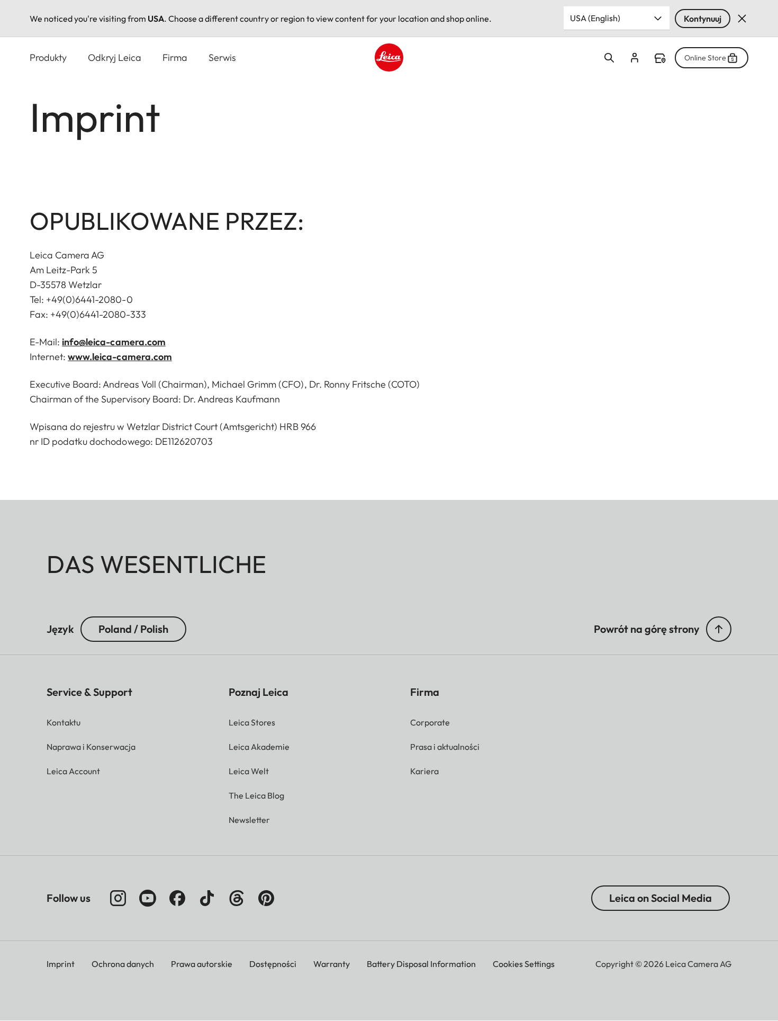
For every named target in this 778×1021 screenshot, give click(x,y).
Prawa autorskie (201, 964)
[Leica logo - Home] (389, 57)
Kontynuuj (702, 18)
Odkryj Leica (114, 57)
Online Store (705, 57)
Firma (174, 57)
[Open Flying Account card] (634, 58)
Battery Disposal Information (421, 964)
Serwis (222, 57)
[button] (718, 629)
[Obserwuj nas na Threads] (236, 898)
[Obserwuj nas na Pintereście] (266, 898)
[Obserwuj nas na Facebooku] (177, 898)
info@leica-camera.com (114, 342)
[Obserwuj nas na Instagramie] (118, 898)
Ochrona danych (123, 964)
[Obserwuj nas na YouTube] (147, 898)
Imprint (61, 964)
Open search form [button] (609, 58)
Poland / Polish (133, 628)
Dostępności (272, 964)
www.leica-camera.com (120, 357)
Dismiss (742, 18)
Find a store (660, 58)
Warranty (331, 964)
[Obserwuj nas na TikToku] (207, 898)
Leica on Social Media (660, 897)
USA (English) (595, 18)
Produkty (48, 57)
